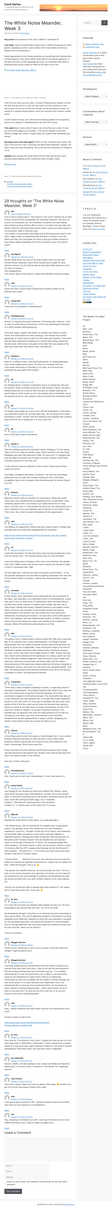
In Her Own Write (90, 272)
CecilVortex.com (92, 47)
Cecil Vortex (12, 4)
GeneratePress (68, 1204)
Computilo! (87, 269)
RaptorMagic (88, 283)
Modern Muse (89, 274)
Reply (6, 250)
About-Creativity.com (94, 44)
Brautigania (88, 258)
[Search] (104, 22)
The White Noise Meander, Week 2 (19, 184)
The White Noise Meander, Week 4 (19, 186)
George (86, 192)
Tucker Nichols (89, 294)
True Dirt (86, 291)
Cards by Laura (89, 266)
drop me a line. (98, 229)
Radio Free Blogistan (92, 252)
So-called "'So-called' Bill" (94, 286)
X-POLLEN (87, 249)
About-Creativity (90, 53)
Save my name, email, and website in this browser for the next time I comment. (37, 1183)
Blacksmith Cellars (91, 255)
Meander (10, 182)
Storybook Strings (90, 288)
